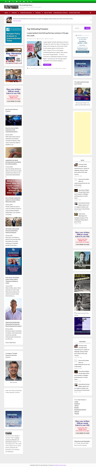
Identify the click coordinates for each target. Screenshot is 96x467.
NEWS (82, 160)
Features (14, 12)
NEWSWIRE (82, 341)
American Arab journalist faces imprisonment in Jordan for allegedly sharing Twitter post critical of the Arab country (43, 18)
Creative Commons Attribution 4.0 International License (12, 439)
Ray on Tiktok (48, 12)
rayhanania (41, 38)
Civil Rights (41, 68)
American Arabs (17, 20)
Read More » (47, 65)
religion (64, 68)
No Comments (49, 39)
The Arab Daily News (25, 5)
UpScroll (76, 411)
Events (49, 68)
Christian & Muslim (33, 68)
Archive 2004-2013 (74, 12)
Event (46, 68)
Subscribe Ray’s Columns (61, 12)
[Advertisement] (82, 133)
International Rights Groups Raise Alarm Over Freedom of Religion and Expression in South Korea (81, 194)
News (60, 68)
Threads (76, 413)
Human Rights (55, 68)
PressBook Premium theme (60, 465)
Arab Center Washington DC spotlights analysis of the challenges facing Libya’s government (81, 218)
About (6, 12)
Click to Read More (10, 342)
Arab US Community (26, 12)
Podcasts (38, 12)
